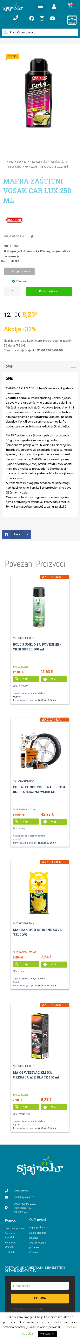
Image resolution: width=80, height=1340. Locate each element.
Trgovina (21, 161)
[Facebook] (32, 18)
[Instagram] (42, 18)
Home (10, 161)
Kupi (22, 679)
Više (50, 679)
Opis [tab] (9, 366)
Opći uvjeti (37, 1220)
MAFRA (15, 261)
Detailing (45, 251)
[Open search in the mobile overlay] (40, 32)
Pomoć (10, 1220)
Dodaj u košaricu (49, 291)
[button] (40, 6)
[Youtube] (52, 18)
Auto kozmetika (38, 161)
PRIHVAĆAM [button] (47, 1333)
